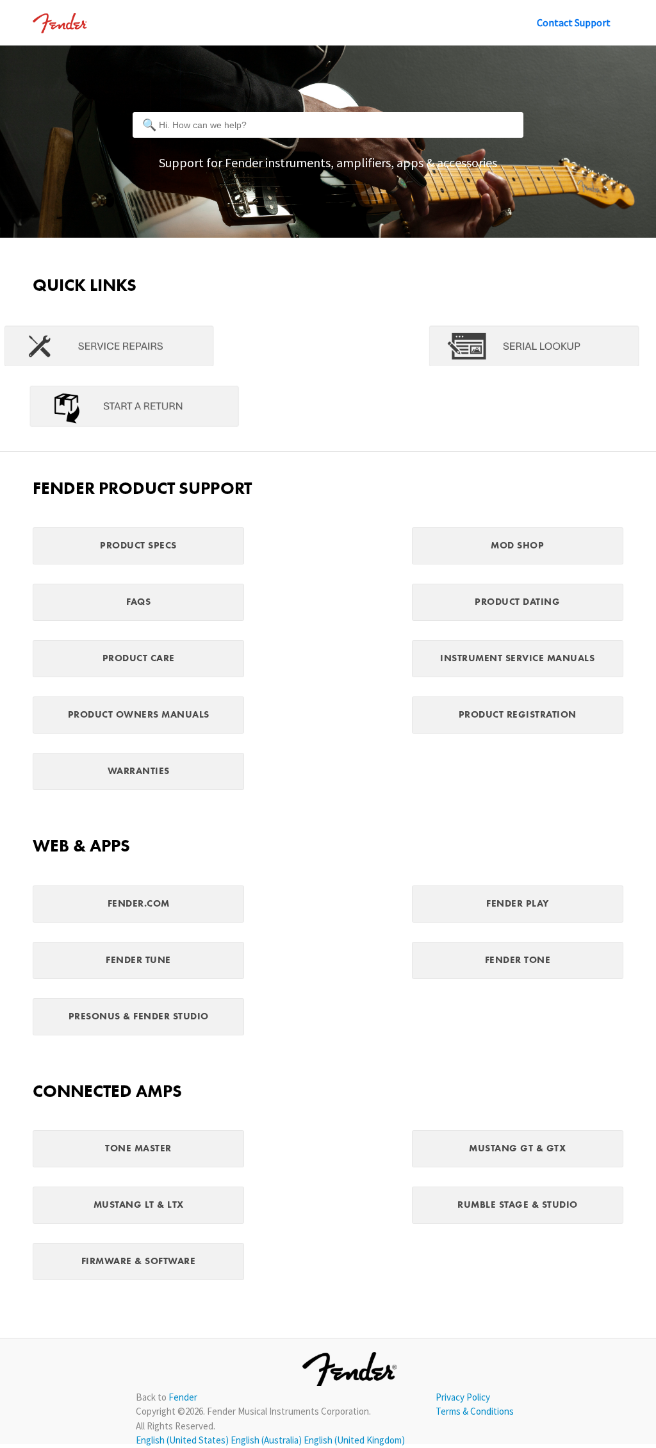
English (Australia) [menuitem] (267, 1440)
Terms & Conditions (475, 1411)
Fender (182, 1397)
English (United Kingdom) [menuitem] (354, 1440)
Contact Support (574, 22)
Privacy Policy (463, 1397)
